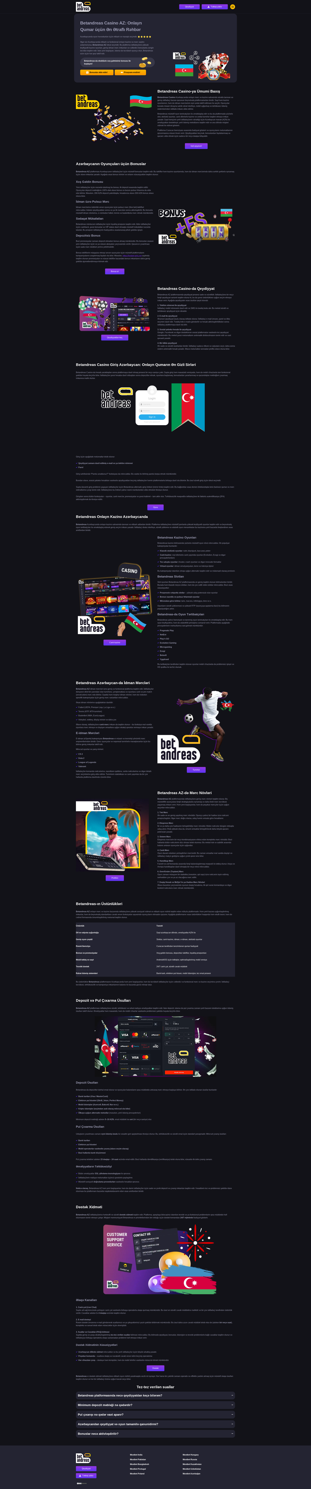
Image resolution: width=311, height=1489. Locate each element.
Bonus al (115, 271)
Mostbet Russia (190, 1459)
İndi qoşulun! (196, 146)
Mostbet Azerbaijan (191, 1474)
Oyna (155, 507)
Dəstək (155, 1368)
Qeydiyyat (189, 7)
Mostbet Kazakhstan (192, 1464)
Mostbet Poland (137, 1474)
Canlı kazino (114, 642)
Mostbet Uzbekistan (192, 1469)
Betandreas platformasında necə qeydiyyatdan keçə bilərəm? (120, 1395)
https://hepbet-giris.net (132, 256)
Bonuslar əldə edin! (99, 72)
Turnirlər (196, 770)
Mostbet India (136, 1455)
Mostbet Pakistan (138, 1459)
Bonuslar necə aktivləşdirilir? (98, 1433)
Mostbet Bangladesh (139, 1464)
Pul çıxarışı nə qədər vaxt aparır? (101, 1414)
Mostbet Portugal (138, 1469)
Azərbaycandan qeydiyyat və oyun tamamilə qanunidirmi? (118, 1424)
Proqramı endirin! (132, 72)
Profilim (115, 878)
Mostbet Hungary (191, 1455)
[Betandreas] (83, 7)
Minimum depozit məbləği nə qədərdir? (105, 1405)
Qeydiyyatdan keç (114, 337)
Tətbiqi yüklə (216, 7)
